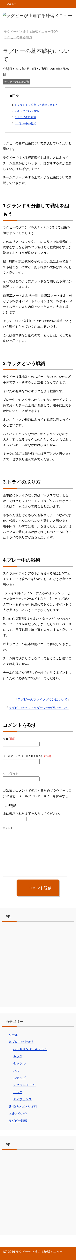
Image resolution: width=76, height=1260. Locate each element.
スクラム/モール (24, 1085)
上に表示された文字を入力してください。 (32, 813)
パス (16, 1070)
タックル (19, 1063)
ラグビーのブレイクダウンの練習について (38, 708)
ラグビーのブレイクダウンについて (42, 699)
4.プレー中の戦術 (25, 123)
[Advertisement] (38, 965)
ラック (17, 1092)
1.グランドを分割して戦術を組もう (36, 104)
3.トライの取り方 (25, 117)
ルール (13, 1034)
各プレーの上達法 (21, 1042)
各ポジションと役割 (23, 1106)
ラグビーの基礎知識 (16, 81)
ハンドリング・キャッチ (30, 1049)
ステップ (19, 1077)
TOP (31, 31)
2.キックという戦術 (27, 111)
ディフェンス (22, 1099)
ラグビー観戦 (18, 1120)
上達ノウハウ (18, 1113)
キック (17, 1056)
